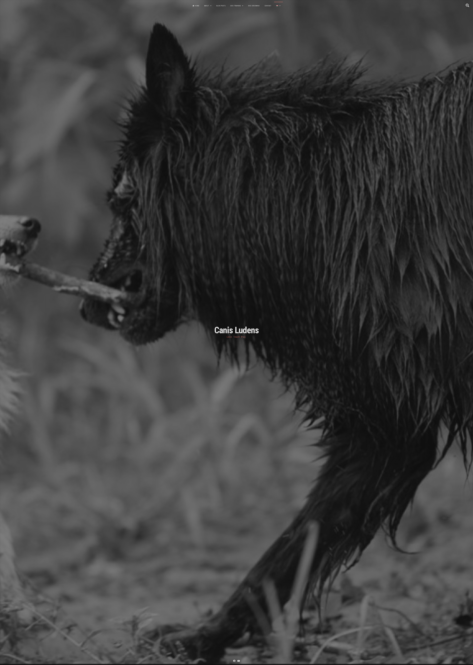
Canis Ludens (236, 330)
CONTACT (268, 6)
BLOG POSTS (221, 6)
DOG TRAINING (235, 6)
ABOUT (206, 6)
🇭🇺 (277, 6)
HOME (197, 6)
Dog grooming (254, 6)
